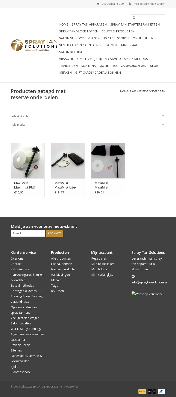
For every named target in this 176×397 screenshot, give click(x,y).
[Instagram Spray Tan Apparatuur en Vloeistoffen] (161, 226)
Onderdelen (143, 38)
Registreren (99, 258)
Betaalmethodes (22, 285)
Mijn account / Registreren (149, 4)
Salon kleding (71, 52)
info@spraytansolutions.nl (149, 282)
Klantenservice (21, 372)
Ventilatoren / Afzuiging (80, 45)
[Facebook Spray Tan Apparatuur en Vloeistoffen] (154, 226)
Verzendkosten (21, 302)
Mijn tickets (99, 269)
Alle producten (61, 258)
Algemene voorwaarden (27, 334)
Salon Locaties (21, 323)
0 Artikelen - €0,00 (112, 4)
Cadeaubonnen (133, 66)
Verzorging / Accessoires (108, 38)
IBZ (114, 66)
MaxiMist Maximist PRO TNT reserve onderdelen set (25, 185)
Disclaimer (18, 340)
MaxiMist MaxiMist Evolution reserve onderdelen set (107, 185)
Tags (133, 91)
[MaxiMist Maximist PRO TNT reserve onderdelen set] (28, 160)
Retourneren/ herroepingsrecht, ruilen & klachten (27, 274)
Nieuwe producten (64, 269)
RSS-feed (57, 291)
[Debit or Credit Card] (151, 391)
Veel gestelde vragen (25, 318)
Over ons (17, 258)
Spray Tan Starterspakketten (135, 24)
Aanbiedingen (60, 274)
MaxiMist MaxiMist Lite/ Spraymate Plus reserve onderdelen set (66, 185)
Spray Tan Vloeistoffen (78, 31)
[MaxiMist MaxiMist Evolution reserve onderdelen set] (108, 160)
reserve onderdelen (151, 91)
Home (63, 24)
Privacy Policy (20, 345)
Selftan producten (118, 31)
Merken (65, 72)
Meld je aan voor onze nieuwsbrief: (44, 226)
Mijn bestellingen (103, 264)
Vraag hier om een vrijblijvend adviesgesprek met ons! (104, 59)
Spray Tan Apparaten (89, 24)
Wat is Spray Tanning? (26, 329)
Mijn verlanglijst (102, 274)
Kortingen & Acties (24, 291)
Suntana (88, 66)
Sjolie (104, 66)
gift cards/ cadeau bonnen (98, 72)
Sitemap (16, 350)
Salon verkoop (71, 38)
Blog (154, 66)
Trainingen (68, 66)
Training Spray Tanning (26, 296)
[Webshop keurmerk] (148, 294)
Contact (16, 264)
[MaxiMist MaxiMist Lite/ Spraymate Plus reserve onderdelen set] (68, 160)
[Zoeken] (134, 17)
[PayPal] (142, 391)
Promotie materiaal (121, 45)
